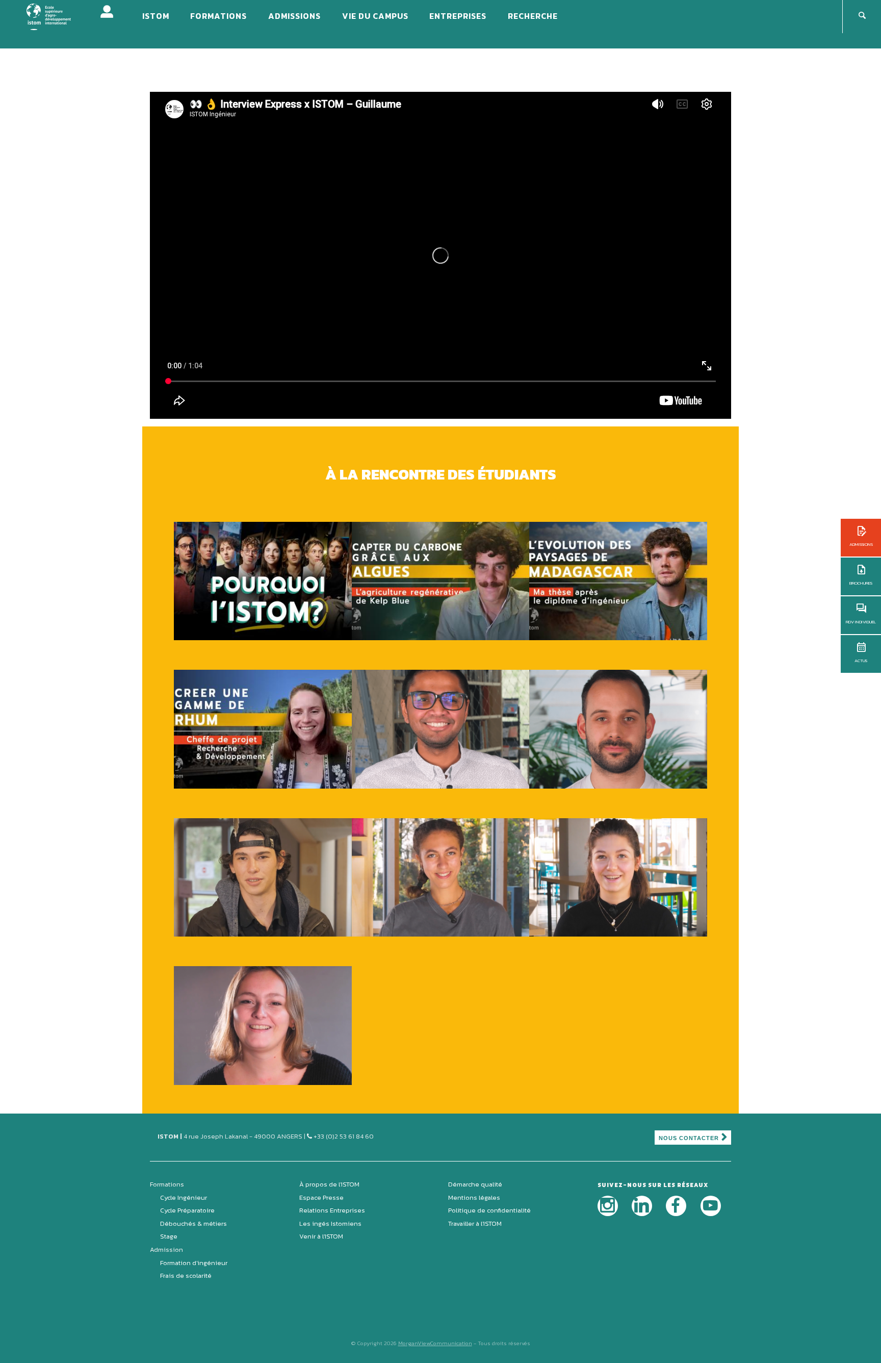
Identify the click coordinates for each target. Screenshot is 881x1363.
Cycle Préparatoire (187, 1210)
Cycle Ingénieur (183, 1197)
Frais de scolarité (186, 1275)
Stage (168, 1236)
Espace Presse (321, 1197)
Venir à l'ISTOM (321, 1236)
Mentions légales (474, 1197)
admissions (861, 544)
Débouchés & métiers (193, 1223)
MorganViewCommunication (435, 1343)
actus (860, 660)
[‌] (608, 1206)
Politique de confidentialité (489, 1210)
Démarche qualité (475, 1184)
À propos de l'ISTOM (329, 1184)
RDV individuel (861, 621)
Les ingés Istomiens (330, 1223)
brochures (860, 583)
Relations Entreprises (332, 1210)
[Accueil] (55, 16)
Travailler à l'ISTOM (475, 1223)
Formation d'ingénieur (193, 1263)
